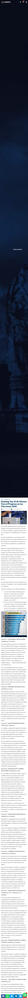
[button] (26, 2)
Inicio (2, 499)
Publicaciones (7, 499)
